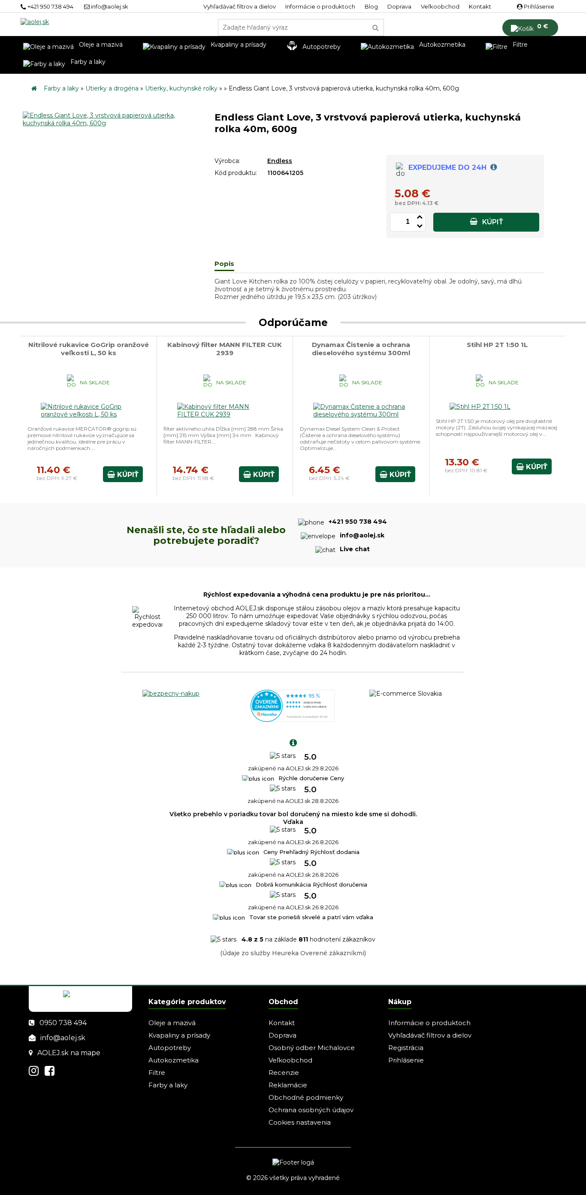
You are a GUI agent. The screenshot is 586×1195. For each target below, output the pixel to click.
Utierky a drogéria (112, 88)
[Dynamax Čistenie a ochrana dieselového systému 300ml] (361, 414)
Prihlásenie (538, 6)
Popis (224, 264)
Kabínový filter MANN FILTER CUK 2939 (224, 349)
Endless (279, 161)
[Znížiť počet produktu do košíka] (420, 224)
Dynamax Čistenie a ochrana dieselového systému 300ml (361, 349)
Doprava (399, 6)
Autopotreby (169, 1048)
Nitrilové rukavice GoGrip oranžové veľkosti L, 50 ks (88, 349)
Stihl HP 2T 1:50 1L (497, 345)
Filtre (156, 1072)
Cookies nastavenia (300, 1122)
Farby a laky (61, 88)
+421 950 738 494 (49, 6)
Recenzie (284, 1072)
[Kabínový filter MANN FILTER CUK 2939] (225, 414)
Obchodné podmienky (306, 1097)
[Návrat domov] (34, 88)
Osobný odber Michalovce (312, 1048)
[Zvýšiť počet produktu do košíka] (420, 215)
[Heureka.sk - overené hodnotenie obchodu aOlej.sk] (293, 720)
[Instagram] (34, 1071)
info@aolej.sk (109, 6)
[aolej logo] (35, 22)
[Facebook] (49, 1071)
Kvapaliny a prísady (179, 1035)
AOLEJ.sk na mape (68, 1053)
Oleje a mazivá (172, 1023)
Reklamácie (288, 1085)
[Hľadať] (376, 27)
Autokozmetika (173, 1060)
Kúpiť (491, 222)
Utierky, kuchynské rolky (181, 88)
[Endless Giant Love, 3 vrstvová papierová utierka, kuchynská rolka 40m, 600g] (122, 123)
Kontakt (480, 6)
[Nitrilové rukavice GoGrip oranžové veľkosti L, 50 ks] (89, 414)
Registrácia (405, 1048)
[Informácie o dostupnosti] (492, 167)
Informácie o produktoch (320, 6)
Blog (371, 6)
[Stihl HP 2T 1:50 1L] (480, 406)
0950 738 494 (63, 1023)
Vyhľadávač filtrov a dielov (239, 6)
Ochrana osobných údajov (311, 1110)
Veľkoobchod (440, 6)
